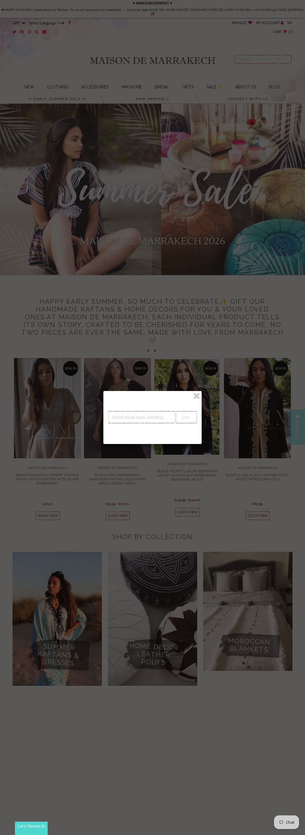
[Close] (196, 396)
